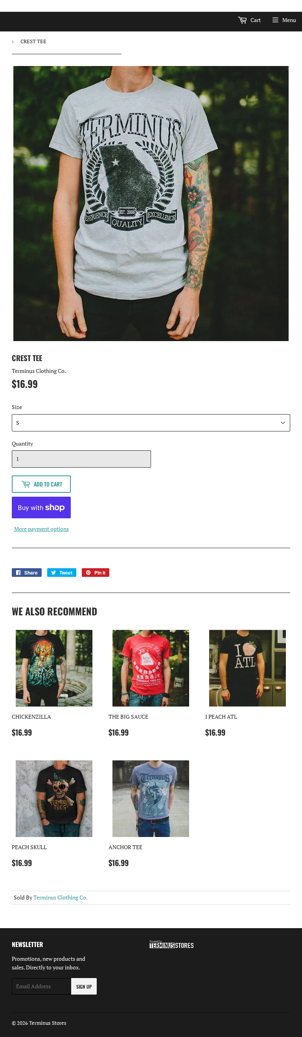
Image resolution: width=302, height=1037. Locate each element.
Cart (255, 20)
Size (17, 407)
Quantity (22, 443)
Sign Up (84, 986)
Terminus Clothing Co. (60, 897)
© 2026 (20, 1022)
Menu (289, 20)
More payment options (41, 528)
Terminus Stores (47, 1022)
